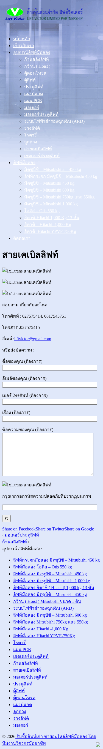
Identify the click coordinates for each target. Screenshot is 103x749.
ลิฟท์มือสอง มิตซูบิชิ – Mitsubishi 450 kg (50, 573)
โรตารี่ (30, 135)
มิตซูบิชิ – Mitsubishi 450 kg (49, 183)
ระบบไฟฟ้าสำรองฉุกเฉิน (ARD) (54, 121)
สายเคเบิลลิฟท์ (38, 148)
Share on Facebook (19, 529)
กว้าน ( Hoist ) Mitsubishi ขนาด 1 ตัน (47, 601)
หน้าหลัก (21, 38)
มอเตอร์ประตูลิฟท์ (41, 114)
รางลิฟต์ (32, 128)
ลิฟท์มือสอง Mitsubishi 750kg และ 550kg (50, 622)
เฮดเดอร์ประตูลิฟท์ (42, 155)
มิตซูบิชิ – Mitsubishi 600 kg (49, 190)
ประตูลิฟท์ (33, 87)
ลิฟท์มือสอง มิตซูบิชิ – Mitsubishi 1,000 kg (51, 580)
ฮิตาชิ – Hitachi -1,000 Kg (47, 224)
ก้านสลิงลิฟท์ (36, 59)
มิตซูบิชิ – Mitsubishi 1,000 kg (51, 203)
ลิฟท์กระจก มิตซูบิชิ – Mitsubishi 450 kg (60, 176)
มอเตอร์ (31, 107)
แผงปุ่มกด (33, 93)
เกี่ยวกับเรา (23, 45)
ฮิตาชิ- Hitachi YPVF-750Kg (50, 231)
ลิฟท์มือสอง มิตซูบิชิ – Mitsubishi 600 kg (50, 615)
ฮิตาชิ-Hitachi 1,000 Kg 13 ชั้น (51, 217)
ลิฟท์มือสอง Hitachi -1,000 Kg (40, 629)
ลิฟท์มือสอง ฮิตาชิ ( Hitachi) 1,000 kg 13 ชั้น (53, 587)
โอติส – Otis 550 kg (42, 210)
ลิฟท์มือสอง (24, 162)
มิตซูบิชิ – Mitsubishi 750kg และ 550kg (59, 197)
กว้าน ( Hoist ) (37, 66)
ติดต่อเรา (21, 238)
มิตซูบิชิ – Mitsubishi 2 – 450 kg (52, 169)
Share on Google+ (80, 529)
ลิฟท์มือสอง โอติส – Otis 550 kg (42, 567)
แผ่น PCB (33, 100)
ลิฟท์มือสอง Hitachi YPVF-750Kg (44, 635)
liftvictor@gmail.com (32, 338)
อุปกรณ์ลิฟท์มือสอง (31, 52)
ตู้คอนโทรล (35, 73)
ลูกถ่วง (30, 142)
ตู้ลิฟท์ (30, 80)
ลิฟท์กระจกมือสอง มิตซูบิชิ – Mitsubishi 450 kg (56, 560)
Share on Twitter (50, 529)
